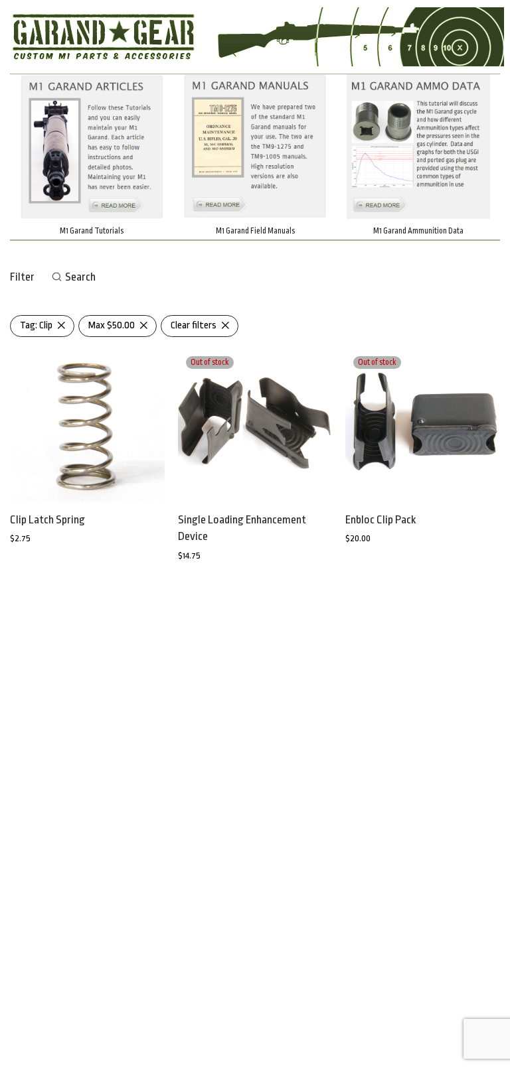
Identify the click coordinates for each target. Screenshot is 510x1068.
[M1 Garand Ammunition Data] (418, 146)
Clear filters (193, 325)
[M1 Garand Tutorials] (91, 146)
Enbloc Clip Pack (380, 519)
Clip (36, 325)
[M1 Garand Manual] (255, 146)
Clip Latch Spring (47, 519)
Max (111, 325)
